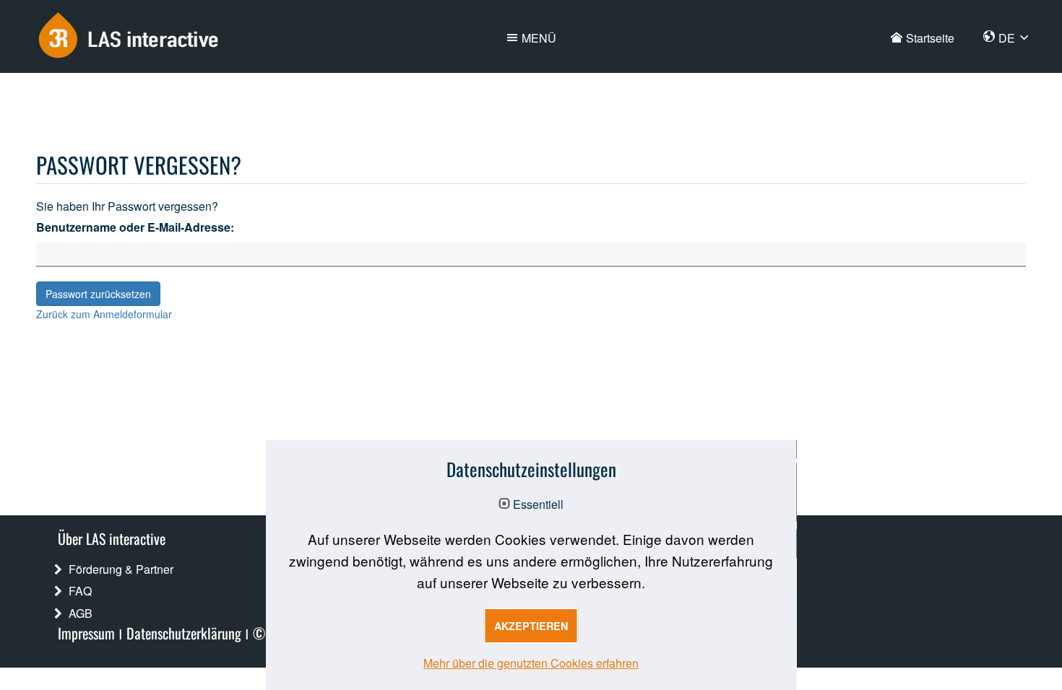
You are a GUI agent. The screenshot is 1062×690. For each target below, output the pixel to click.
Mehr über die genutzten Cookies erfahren (531, 663)
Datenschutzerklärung (183, 632)
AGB (80, 613)
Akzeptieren (531, 626)
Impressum (86, 632)
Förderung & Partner (121, 569)
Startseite (930, 38)
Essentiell (538, 504)
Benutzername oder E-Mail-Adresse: (135, 227)
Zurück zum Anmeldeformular (104, 314)
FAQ (80, 590)
